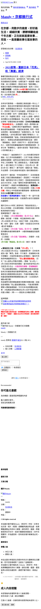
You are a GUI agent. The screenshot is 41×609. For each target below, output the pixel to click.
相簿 (7, 53)
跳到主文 (4, 23)
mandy (3, 328)
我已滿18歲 (5, 605)
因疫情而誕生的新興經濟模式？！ (16, 304)
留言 (19, 340)
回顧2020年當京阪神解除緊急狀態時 (17, 301)
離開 (12, 605)
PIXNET (10, 576)
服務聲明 (24, 579)
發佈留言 (4, 370)
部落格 (7, 56)
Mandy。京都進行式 (17, 17)
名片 (7, 58)
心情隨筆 (17, 349)
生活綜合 (18, 49)
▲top (3, 353)
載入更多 (4, 357)
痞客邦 (14, 340)
